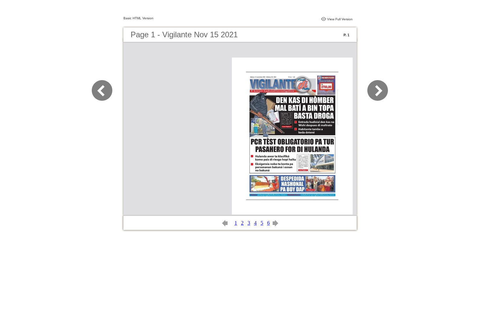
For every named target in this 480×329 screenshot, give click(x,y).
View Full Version (340, 19)
